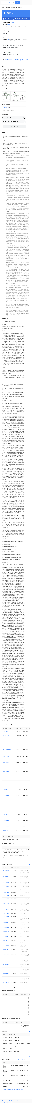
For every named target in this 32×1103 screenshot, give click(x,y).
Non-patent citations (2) (19, 59)
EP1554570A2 (6, 735)
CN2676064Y (5, 731)
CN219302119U (6, 964)
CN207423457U (6, 922)
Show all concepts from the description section (13, 1089)
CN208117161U (6, 892)
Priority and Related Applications (22, 60)
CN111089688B (6, 909)
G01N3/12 (6, 107)
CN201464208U (6, 762)
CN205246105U (6, 973)
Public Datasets (19, 1100)
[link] (9, 108)
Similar (25, 18)
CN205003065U (6, 795)
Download (20, 1059)
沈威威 (8, 24)
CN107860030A (6, 826)
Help (11, 1102)
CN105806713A (6, 801)
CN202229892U (6, 903)
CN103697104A (6, 771)
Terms (26, 1100)
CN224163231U (6, 969)
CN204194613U (6, 789)
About (3, 1100)
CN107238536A (6, 814)
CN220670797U (6, 978)
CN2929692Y (5, 936)
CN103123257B (6, 916)
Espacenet (11, 63)
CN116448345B (6, 876)
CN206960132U (6, 820)
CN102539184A (6, 767)
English (12, 22)
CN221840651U (6, 982)
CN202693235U (6, 927)
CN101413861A (6, 756)
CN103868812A (6, 776)
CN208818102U (6, 949)
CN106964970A (6, 807)
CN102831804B (6, 960)
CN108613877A (6, 830)
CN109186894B (6, 931)
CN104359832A (6, 782)
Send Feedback (10, 1100)
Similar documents (10, 60)
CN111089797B (6, 882)
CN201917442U (6, 895)
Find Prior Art (17, 18)
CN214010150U (6, 913)
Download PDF (7, 18)
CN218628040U (6, 898)
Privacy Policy (5, 1102)
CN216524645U (6, 945)
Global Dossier (17, 63)
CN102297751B (6, 886)
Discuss (23, 63)
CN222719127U (6, 954)
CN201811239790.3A (7, 997)
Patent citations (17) (9, 59)
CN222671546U (6, 940)
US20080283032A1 (7, 749)
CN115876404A (6, 870)
